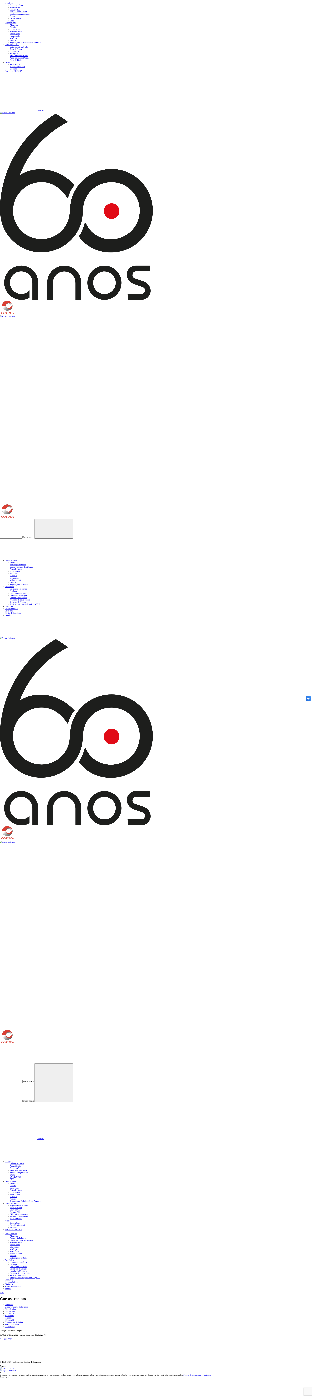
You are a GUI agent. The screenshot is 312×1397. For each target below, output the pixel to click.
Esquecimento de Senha (19, 47)
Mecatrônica (14, 578)
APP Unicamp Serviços (19, 56)
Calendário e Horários (18, 589)
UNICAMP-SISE (12, 45)
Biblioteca (9, 611)
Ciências (13, 27)
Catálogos (13, 591)
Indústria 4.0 (10, 1327)
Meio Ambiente (16, 580)
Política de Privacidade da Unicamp (197, 1375)
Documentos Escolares (18, 593)
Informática (14, 573)
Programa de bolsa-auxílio (20, 600)
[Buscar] (18, 1062)
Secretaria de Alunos (18, 602)
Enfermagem (15, 34)
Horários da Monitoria (18, 598)
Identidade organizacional (19, 14)
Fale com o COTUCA (13, 71)
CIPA (12, 21)
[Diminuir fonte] (55, 92)
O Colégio (9, 3)
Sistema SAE (15, 64)
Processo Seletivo (11, 609)
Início (2, 1293)
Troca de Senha (16, 49)
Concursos (9, 606)
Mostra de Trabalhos (13, 613)
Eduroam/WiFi (15, 51)
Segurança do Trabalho (19, 584)
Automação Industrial (18, 565)
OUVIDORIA (15, 18)
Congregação (15, 10)
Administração (15, 7)
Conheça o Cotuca (17, 5)
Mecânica (13, 38)
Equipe (12, 16)
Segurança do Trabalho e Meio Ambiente (25, 42)
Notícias (8, 615)
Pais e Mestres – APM (18, 12)
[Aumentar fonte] (18, 92)
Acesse (7, 62)
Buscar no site (28, 537)
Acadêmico (9, 587)
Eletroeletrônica (16, 31)
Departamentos (10, 23)
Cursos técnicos (11, 560)
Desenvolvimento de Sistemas (21, 567)
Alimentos (14, 25)
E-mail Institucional (17, 67)
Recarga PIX (15, 53)
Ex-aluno (13, 69)
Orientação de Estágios (18, 595)
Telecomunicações (12, 1324)
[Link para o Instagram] (18, 556)
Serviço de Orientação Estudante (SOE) (25, 604)
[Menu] (18, 636)
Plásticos (13, 40)
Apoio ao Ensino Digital (19, 58)
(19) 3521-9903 (6, 1339)
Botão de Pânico (16, 60)
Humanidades (15, 36)
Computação (15, 29)
